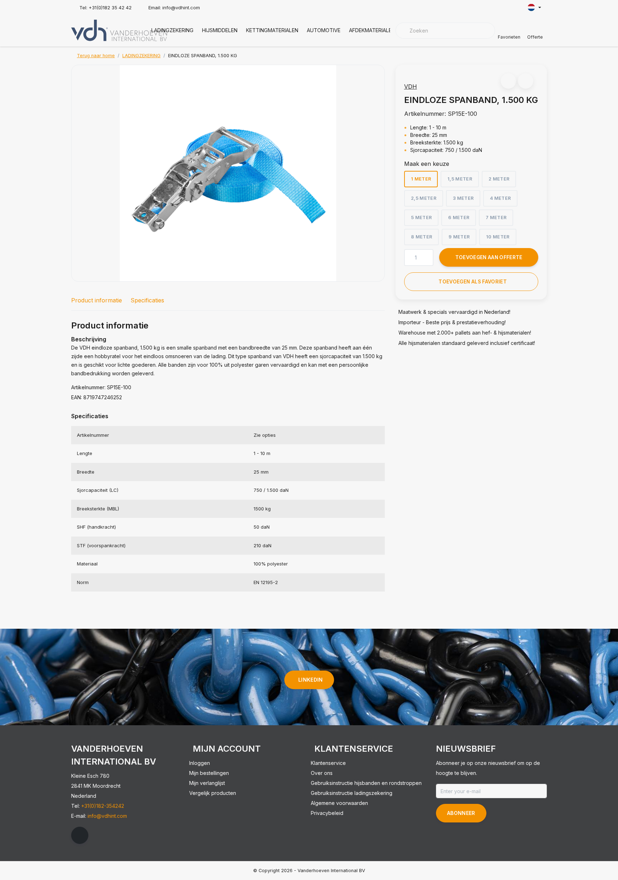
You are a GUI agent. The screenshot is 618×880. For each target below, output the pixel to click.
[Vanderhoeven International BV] (119, 29)
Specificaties (147, 300)
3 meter (463, 198)
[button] (508, 81)
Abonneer (461, 813)
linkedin (310, 680)
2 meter (499, 179)
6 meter (458, 217)
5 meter (421, 217)
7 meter (496, 217)
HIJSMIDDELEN (219, 30)
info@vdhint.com (107, 816)
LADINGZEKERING (172, 30)
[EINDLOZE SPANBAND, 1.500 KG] (228, 173)
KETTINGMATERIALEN (272, 30)
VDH (410, 86)
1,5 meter (459, 179)
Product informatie (96, 300)
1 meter (421, 179)
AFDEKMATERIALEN (372, 30)
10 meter (498, 236)
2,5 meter (423, 198)
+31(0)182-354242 (102, 806)
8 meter (421, 236)
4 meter (500, 198)
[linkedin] (79, 835)
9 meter (459, 236)
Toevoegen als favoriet (472, 282)
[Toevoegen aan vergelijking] (525, 81)
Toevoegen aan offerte (488, 257)
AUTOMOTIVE (323, 30)
